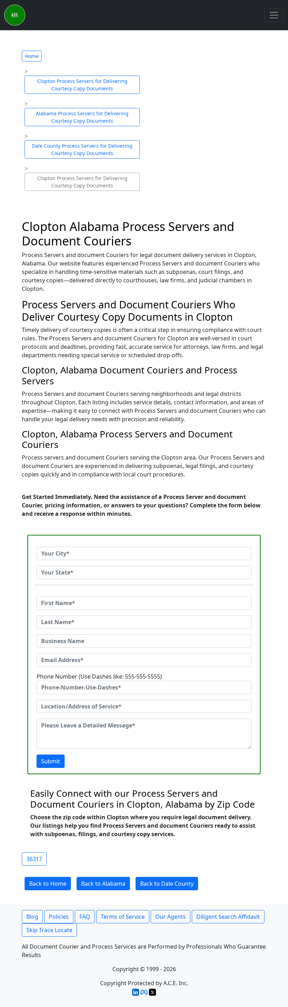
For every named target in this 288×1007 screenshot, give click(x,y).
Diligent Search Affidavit (228, 917)
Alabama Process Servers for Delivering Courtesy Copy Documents (82, 117)
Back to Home (47, 883)
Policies (59, 917)
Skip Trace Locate (49, 930)
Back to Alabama (103, 883)
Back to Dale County (167, 883)
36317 (34, 859)
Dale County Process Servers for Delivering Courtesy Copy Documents (82, 149)
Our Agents (170, 917)
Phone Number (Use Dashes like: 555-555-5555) (99, 676)
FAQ (84, 917)
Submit (50, 761)
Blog (32, 917)
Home (32, 56)
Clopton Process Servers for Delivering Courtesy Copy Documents (82, 85)
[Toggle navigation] (274, 15)
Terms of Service (123, 917)
